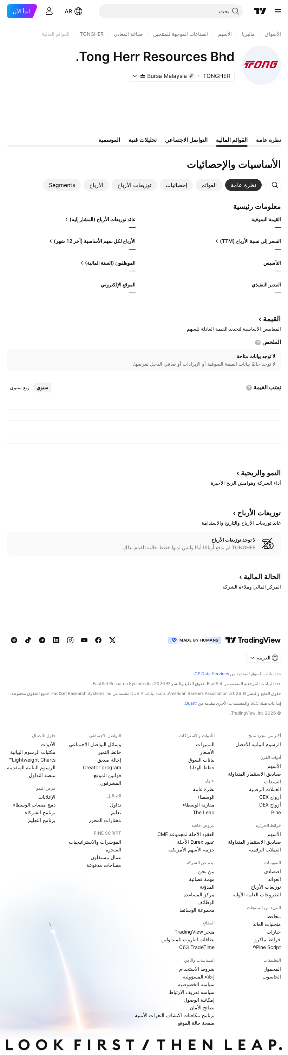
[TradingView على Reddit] (14, 640)
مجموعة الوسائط (197, 910)
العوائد (274, 879)
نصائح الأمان (202, 1007)
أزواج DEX (270, 805)
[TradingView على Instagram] (70, 640)
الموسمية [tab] (109, 139)
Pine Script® (267, 947)
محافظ (274, 916)
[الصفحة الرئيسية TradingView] (260, 11)
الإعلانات (46, 797)
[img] (142, 76)
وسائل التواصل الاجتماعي (95, 744)
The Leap (204, 812)
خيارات (274, 932)
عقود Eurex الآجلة (196, 842)
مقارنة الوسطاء (199, 805)
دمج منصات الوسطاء (34, 805)
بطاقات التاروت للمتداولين (188, 939)
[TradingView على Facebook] (98, 640)
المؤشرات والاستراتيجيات (95, 842)
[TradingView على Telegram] (42, 640)
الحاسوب (271, 977)
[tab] (243, 185)
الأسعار (207, 752)
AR (68, 11)
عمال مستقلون (106, 857)
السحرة (113, 849)
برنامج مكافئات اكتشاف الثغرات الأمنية (175, 1015)
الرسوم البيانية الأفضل (258, 744)
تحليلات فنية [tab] (143, 139)
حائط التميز (109, 752)
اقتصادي (272, 871)
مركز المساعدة (199, 894)
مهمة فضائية (202, 879)
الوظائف (206, 902)
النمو (261, 473)
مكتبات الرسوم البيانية (32, 752)
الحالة (262, 576)
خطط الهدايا (202, 767)
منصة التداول (42, 775)
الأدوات (48, 744)
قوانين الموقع (107, 775)
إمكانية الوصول (199, 1000)
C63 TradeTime (197, 947)
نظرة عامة (204, 789)
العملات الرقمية (265, 789)
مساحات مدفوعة (103, 865)
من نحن (206, 871)
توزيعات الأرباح (266, 887)
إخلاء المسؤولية (199, 977)
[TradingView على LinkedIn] (56, 640)
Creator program (102, 767)
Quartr (191, 703)
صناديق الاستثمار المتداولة (254, 774)
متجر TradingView (195, 932)
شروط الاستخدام (197, 969)
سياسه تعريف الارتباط (192, 992)
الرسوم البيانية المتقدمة (31, 767)
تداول (115, 805)
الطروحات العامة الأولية (257, 894)
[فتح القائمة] (278, 11)
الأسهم (274, 766)
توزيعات (259, 513)
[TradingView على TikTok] (28, 640)
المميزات (205, 744)
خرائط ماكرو (267, 939)
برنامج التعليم (41, 820)
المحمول (272, 969)
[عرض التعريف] (258, 342)
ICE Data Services (211, 673)
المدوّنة (207, 887)
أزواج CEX (270, 797)
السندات (272, 781)
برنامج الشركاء (40, 812)
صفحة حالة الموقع (196, 1023)
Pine (276, 812)
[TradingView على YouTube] (84, 640)
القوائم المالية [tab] (232, 139)
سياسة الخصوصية (196, 984)
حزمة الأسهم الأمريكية (191, 849)
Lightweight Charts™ (32, 760)
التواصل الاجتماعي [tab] (186, 139)
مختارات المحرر (105, 820)
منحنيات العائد (267, 924)
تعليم (116, 812)
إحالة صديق (109, 760)
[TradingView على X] (112, 640)
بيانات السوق (201, 760)
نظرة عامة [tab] (268, 139)
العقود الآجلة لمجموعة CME (186, 834)
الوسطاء (206, 797)
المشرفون (110, 783)
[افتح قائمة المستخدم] (49, 11)
